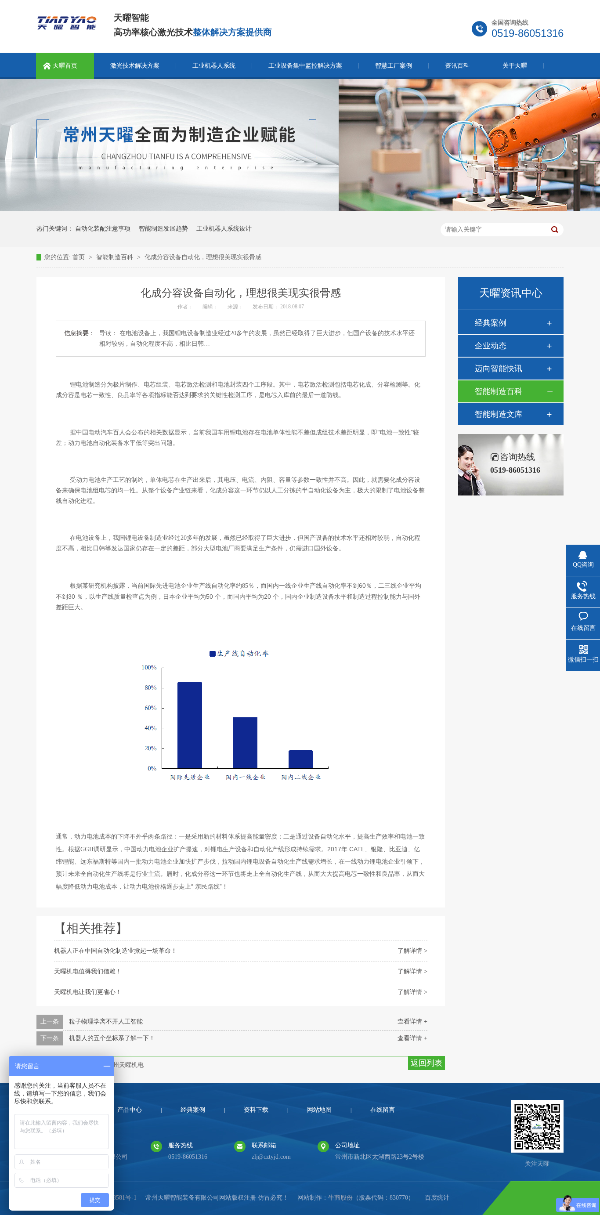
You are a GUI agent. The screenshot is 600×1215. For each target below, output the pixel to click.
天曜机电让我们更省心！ (88, 992)
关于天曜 (514, 65)
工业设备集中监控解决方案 (305, 65)
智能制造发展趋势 (163, 228)
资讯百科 (457, 65)
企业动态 (490, 345)
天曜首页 (65, 65)
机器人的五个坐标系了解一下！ (112, 1038)
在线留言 (382, 1110)
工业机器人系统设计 (224, 228)
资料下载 (256, 1110)
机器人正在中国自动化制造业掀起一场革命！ (115, 950)
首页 (79, 257)
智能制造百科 (115, 257)
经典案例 (490, 322)
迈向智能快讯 (498, 368)
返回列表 (426, 1063)
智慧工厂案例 (393, 65)
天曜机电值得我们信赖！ (88, 971)
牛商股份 (340, 1197)
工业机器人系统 (213, 65)
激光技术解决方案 (134, 65)
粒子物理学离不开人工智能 (106, 1021)
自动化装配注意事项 (102, 228)
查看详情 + (412, 1021)
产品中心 (129, 1110)
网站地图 (319, 1110)
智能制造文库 (498, 414)
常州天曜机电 (125, 1065)
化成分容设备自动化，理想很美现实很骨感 (203, 257)
